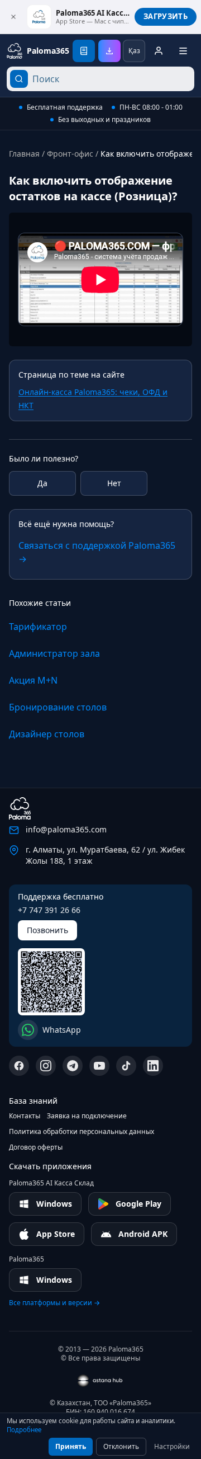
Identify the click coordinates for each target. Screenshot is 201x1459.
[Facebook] (19, 1066)
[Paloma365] (20, 808)
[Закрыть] (13, 17)
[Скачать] (109, 51)
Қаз (134, 50)
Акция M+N (33, 680)
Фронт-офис (70, 153)
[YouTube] (99, 1066)
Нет (114, 483)
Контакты (24, 1116)
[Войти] (158, 51)
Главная (24, 153)
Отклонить (121, 1446)
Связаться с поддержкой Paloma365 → (96, 552)
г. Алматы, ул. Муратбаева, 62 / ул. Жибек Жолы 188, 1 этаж (105, 855)
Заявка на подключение (87, 1116)
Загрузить (165, 16)
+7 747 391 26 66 (49, 910)
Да (42, 483)
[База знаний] (84, 51)
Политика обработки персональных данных (81, 1131)
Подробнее (24, 1429)
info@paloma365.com (66, 829)
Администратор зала (54, 653)
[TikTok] (126, 1066)
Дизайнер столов (46, 734)
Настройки (172, 1446)
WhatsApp (61, 1029)
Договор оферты (36, 1147)
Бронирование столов (58, 707)
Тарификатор (38, 626)
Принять (70, 1446)
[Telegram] (73, 1066)
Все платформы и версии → (54, 1302)
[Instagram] (46, 1066)
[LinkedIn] (153, 1066)
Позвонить (47, 930)
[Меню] (183, 51)
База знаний (33, 1100)
